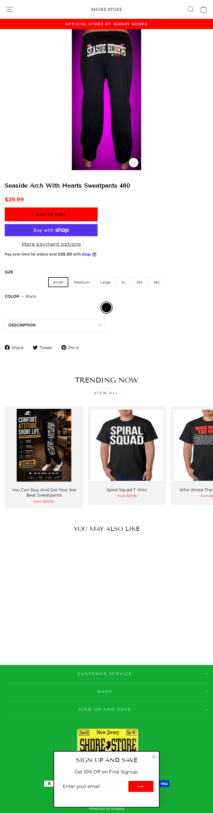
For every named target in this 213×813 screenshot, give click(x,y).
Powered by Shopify (107, 808)
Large (105, 282)
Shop (105, 691)
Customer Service (105, 673)
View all (106, 393)
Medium (82, 282)
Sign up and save (105, 709)
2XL (139, 282)
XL (123, 282)
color (20, 296)
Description (22, 325)
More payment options (51, 244)
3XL (157, 282)
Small (58, 282)
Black (106, 307)
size (9, 271)
